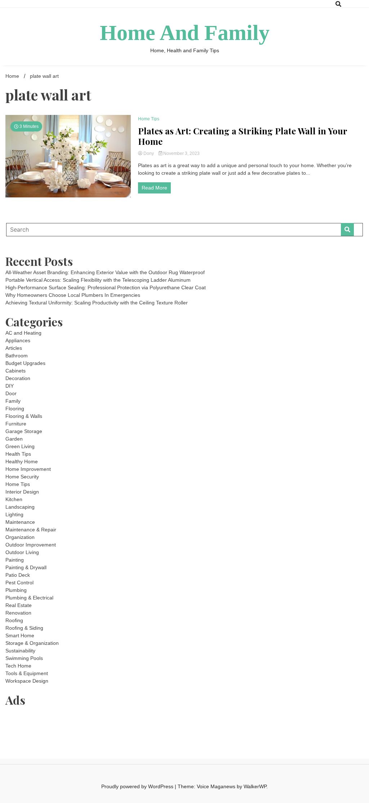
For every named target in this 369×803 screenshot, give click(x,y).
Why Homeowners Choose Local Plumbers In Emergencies (72, 295)
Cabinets (15, 371)
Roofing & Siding (24, 628)
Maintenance (20, 522)
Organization (20, 537)
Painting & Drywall (25, 567)
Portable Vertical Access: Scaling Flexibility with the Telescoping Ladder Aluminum (98, 280)
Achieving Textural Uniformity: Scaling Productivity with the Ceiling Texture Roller (96, 302)
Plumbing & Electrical (29, 598)
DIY (9, 386)
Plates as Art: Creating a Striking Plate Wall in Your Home (242, 136)
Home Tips (148, 118)
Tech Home (18, 666)
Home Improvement (28, 469)
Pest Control (19, 582)
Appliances (17, 340)
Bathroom (16, 355)
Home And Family (185, 33)
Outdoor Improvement (30, 545)
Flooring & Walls (23, 416)
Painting (14, 560)
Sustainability (20, 650)
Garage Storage (23, 431)
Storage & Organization (32, 643)
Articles (13, 348)
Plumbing (16, 590)
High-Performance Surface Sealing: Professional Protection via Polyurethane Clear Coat (105, 287)
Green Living (20, 446)
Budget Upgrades (25, 363)
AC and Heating (23, 333)
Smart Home (19, 635)
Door (11, 393)
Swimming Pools (24, 658)
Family (13, 401)
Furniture (15, 424)
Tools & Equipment (26, 673)
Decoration (17, 378)
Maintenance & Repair (30, 529)
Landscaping (20, 507)
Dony (148, 153)
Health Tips (18, 454)
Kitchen (13, 499)
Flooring (14, 408)
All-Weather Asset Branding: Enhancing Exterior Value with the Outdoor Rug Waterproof (105, 272)
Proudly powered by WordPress (138, 786)
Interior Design (22, 492)
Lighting (14, 514)
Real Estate (18, 605)
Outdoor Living (22, 552)
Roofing (14, 620)
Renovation (18, 613)
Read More (154, 188)
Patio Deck (17, 575)
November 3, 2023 (181, 153)
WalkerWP (255, 786)
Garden (14, 439)
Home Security (22, 476)
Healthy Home (21, 461)
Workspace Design (26, 681)
